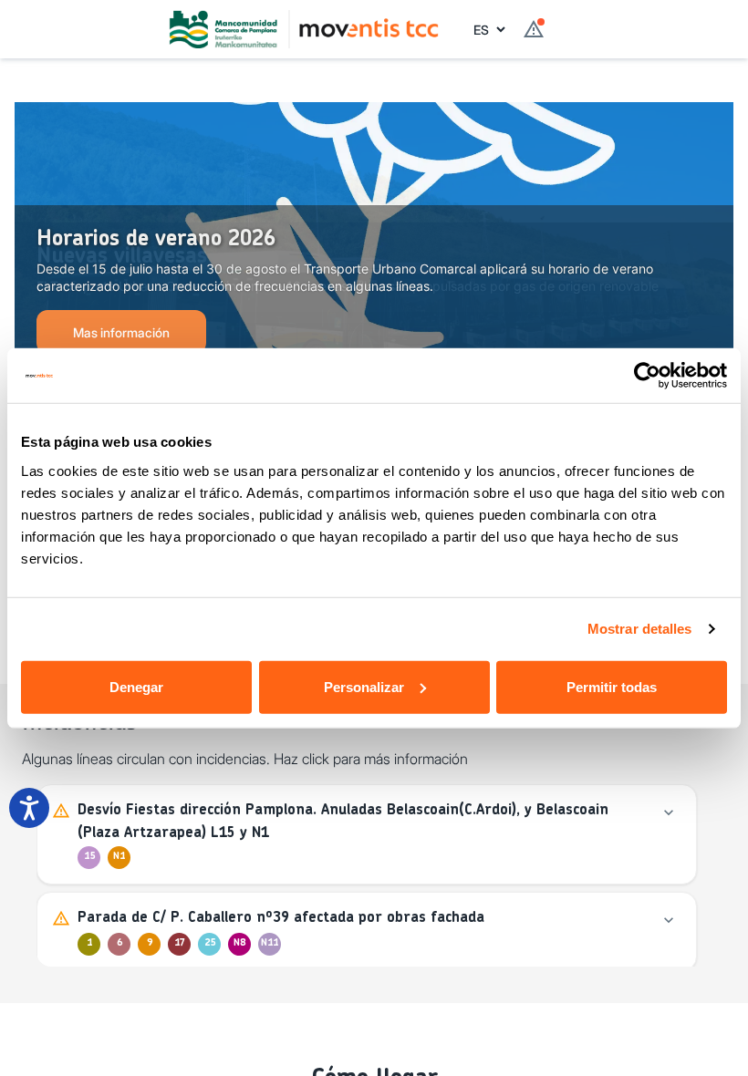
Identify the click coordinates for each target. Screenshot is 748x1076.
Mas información (121, 332)
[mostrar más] (668, 812)
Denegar (136, 686)
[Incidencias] (533, 29)
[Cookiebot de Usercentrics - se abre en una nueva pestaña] (647, 375)
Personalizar (364, 686)
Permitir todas (611, 686)
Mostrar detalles (639, 628)
